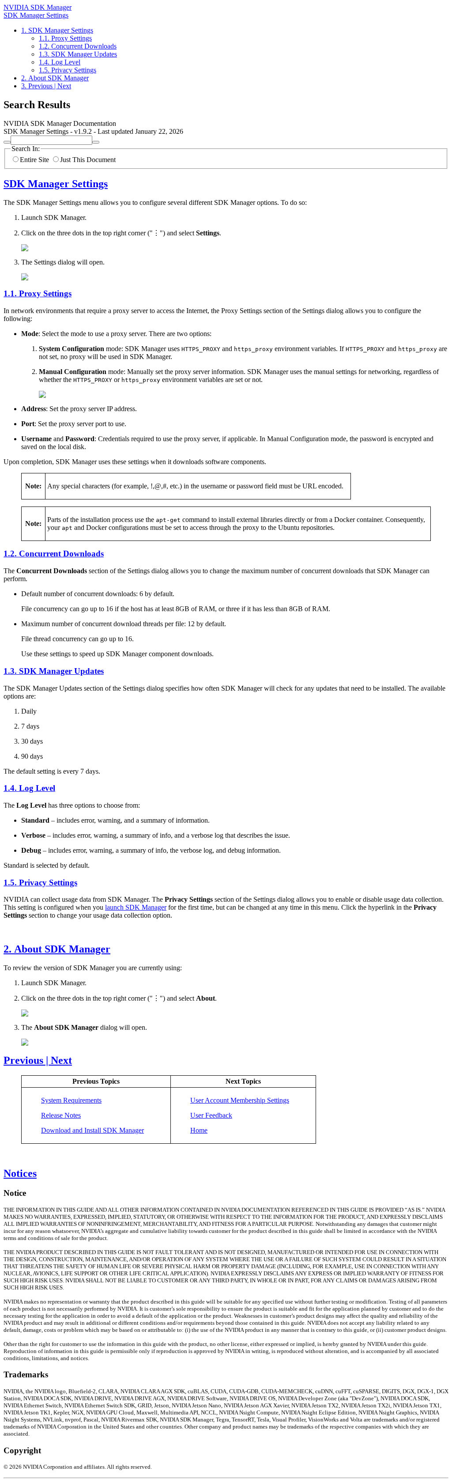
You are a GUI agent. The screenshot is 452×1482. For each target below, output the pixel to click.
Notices (20, 1173)
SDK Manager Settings (36, 15)
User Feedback (211, 1115)
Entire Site (34, 159)
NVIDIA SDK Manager (38, 7)
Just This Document (88, 159)
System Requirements (71, 1100)
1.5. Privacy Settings (67, 70)
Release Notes (61, 1115)
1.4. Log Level (59, 62)
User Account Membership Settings (239, 1100)
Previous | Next (38, 1060)
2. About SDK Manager (55, 78)
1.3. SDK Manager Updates (78, 54)
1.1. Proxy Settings (65, 38)
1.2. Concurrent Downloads (78, 46)
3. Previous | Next (46, 86)
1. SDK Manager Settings (57, 30)
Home (198, 1130)
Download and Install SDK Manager (92, 1130)
